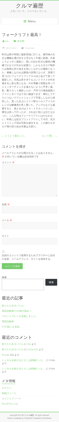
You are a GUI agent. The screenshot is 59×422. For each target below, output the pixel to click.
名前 (6, 204)
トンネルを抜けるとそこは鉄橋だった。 (23, 360)
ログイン (6, 388)
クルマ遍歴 (29, 5)
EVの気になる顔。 (12, 326)
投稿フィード (9, 393)
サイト (5, 236)
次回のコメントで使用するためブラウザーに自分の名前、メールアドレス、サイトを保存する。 (28, 257)
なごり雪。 (49, 135)
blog (4, 354)
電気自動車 (8, 321)
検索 (4, 277)
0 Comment (29, 48)
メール (7, 220)
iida (7, 41)
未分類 (20, 41)
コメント (8, 162)
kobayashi (32, 349)
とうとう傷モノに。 (14, 135)
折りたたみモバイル (13, 305)
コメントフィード (11, 398)
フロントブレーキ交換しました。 (20, 316)
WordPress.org (10, 403)
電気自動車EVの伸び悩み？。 (18, 311)
